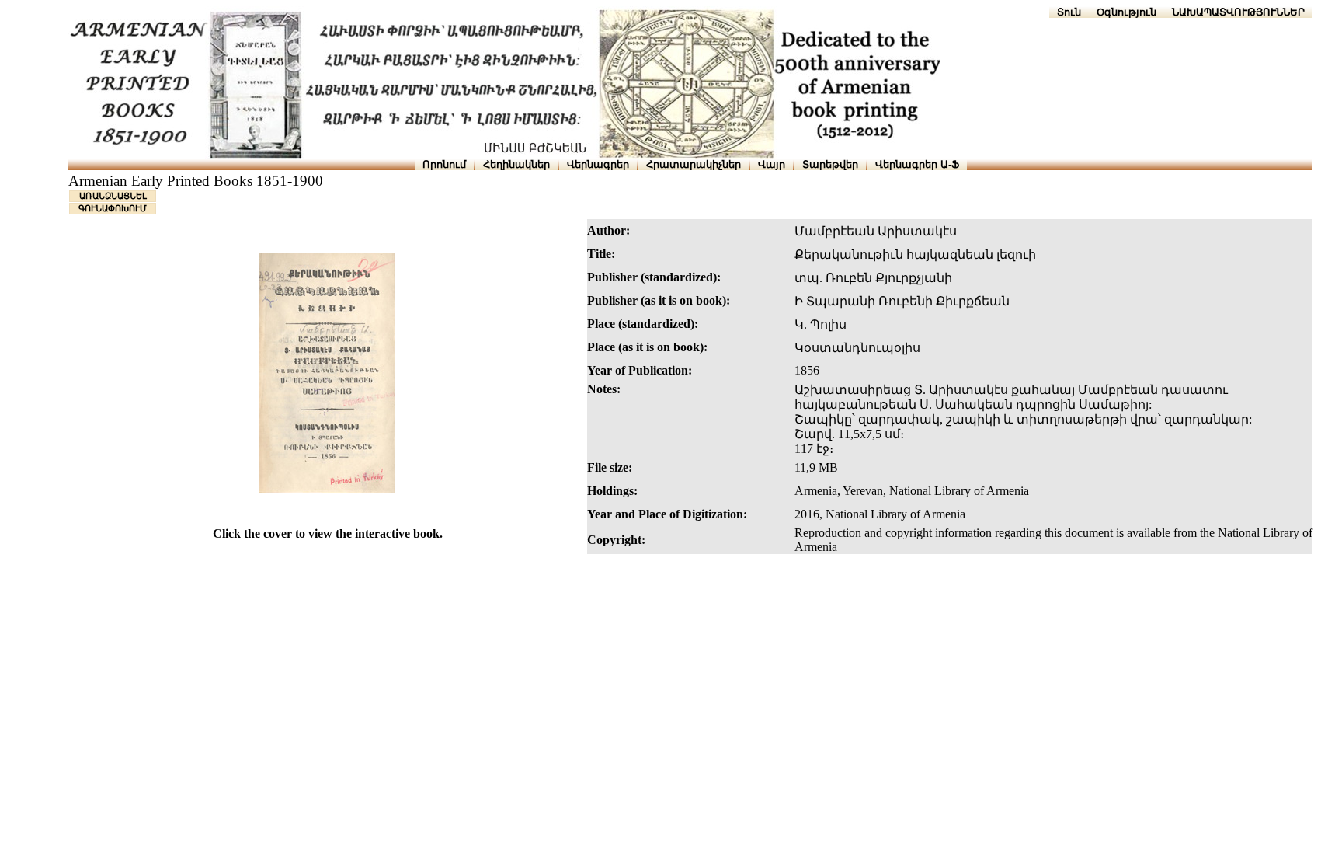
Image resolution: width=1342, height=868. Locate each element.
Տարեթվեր (830, 164)
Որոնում (444, 164)
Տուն (1069, 12)
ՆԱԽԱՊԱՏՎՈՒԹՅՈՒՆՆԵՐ (1238, 12)
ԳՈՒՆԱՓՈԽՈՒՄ (112, 208)
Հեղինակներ (516, 164)
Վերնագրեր (598, 164)
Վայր (771, 164)
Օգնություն (1126, 12)
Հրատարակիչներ (693, 164)
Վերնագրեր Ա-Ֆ (917, 164)
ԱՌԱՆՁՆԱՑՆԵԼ (113, 195)
